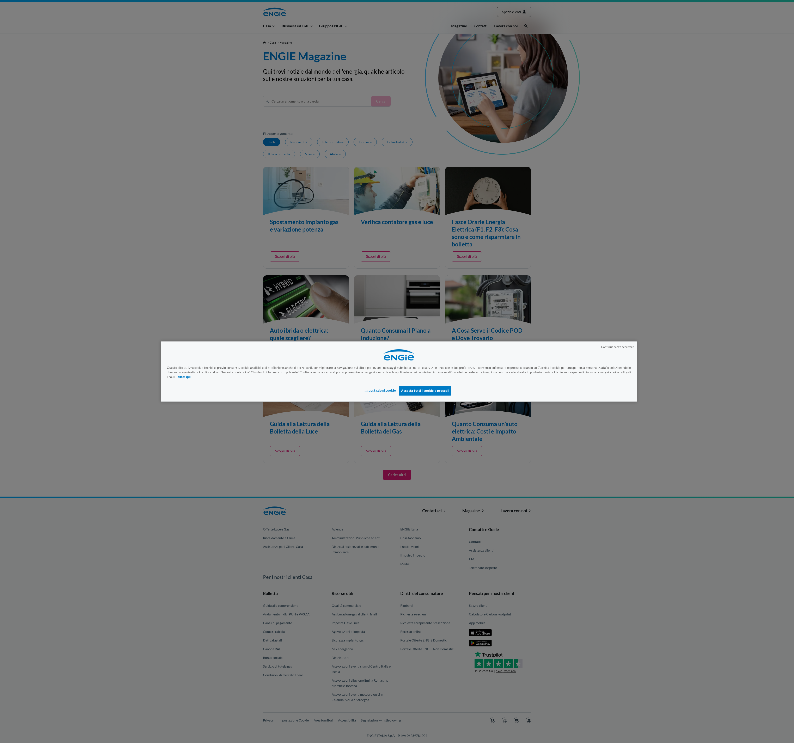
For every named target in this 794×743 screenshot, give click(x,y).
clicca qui (184, 376)
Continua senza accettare (617, 347)
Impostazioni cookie (380, 390)
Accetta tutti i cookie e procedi (425, 390)
